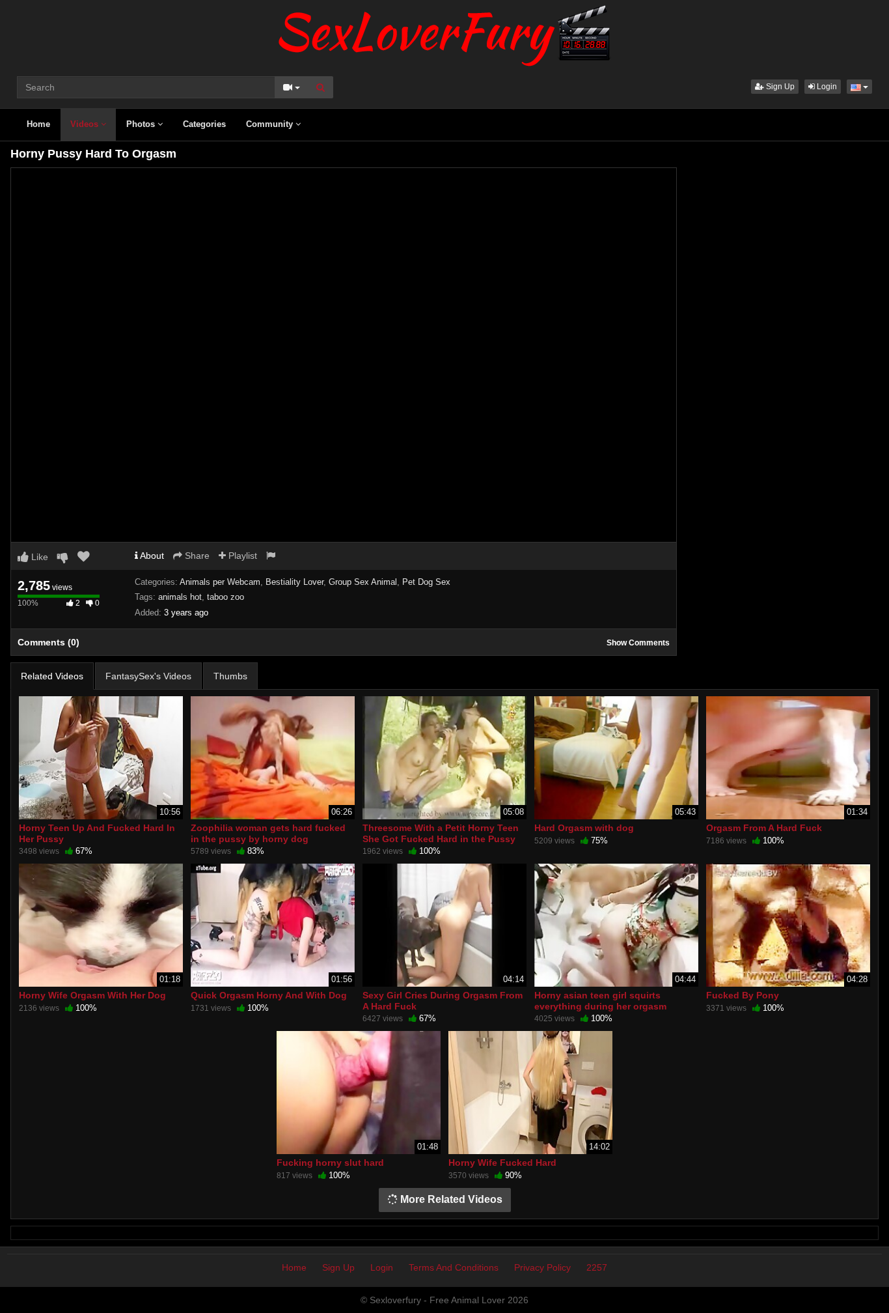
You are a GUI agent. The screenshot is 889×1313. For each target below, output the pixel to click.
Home (38, 124)
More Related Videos (450, 1199)
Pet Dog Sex (426, 582)
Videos (85, 124)
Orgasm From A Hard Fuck (764, 828)
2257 (596, 1267)
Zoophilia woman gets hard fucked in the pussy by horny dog (268, 833)
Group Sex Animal (363, 582)
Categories (204, 124)
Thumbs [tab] (230, 676)
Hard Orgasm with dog (584, 828)
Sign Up (779, 86)
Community (270, 124)
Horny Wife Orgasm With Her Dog (92, 995)
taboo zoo (225, 597)
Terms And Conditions (454, 1267)
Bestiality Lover (294, 582)
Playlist (241, 555)
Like (38, 557)
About (151, 555)
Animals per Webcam (220, 582)
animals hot (180, 597)
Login (826, 86)
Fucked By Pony (742, 995)
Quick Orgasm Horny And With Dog (269, 995)
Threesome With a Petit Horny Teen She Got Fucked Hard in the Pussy (440, 833)
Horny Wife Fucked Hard (502, 1162)
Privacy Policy (542, 1267)
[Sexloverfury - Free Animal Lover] (444, 32)
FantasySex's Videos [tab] (148, 676)
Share (196, 555)
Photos (141, 124)
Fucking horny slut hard (330, 1162)
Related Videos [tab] (52, 676)
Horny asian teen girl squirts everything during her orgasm (600, 1000)
